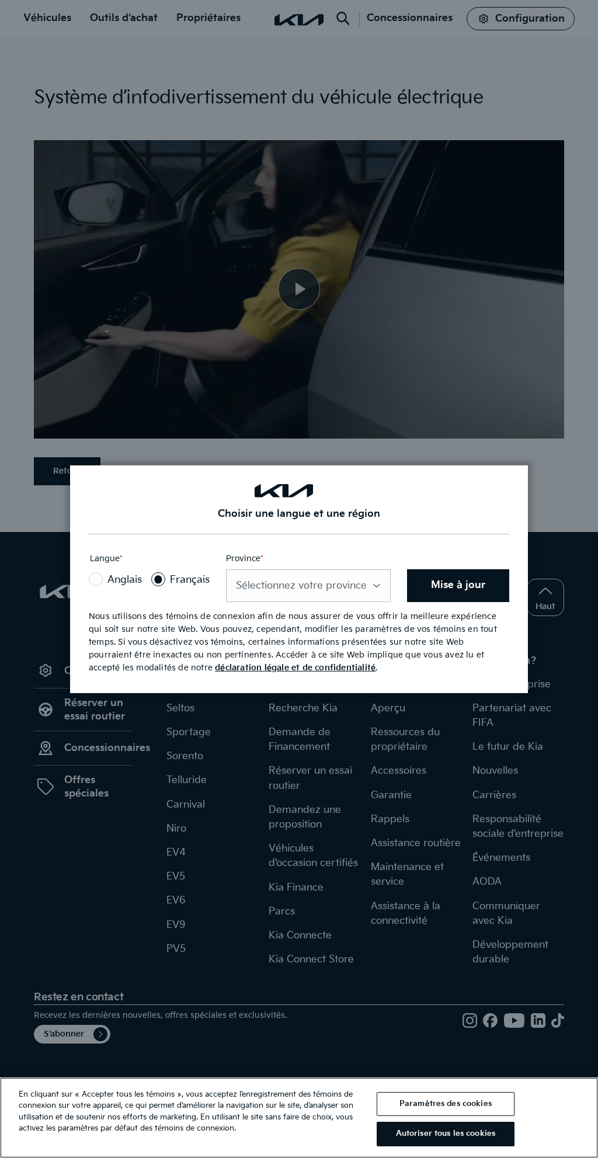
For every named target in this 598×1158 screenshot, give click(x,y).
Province (244, 559)
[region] (299, 1117)
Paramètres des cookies (445, 1103)
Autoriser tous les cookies (445, 1133)
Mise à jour (458, 585)
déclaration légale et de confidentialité (295, 668)
